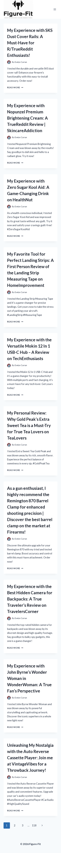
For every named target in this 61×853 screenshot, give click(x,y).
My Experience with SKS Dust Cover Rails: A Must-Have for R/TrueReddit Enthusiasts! (30, 43)
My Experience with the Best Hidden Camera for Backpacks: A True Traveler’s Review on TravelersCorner (29, 599)
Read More (15, 87)
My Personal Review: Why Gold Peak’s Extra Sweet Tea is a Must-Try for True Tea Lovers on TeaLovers (29, 425)
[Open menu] (54, 9)
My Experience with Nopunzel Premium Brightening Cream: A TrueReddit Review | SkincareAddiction (27, 118)
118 (34, 825)
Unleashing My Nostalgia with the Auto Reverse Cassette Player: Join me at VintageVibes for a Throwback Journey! (30, 758)
